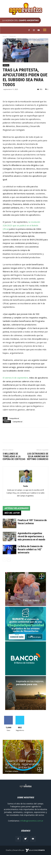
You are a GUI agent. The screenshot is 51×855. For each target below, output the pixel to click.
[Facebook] (18, 839)
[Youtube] (33, 839)
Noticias (12, 36)
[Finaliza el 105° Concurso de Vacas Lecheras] (9, 523)
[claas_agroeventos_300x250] (25, 709)
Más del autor (11, 513)
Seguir (20, 717)
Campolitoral (14, 418)
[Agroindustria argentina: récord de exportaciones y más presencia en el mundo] (9, 536)
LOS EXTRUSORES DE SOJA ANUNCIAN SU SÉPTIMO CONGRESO (37, 456)
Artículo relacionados (16, 508)
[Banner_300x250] (25, 605)
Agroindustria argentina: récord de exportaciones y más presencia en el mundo (31, 536)
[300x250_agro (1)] (23, 773)
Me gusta (8, 717)
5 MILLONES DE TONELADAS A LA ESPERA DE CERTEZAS (14, 456)
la (30, 222)
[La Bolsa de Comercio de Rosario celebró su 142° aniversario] (9, 549)
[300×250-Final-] (25, 674)
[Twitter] (25, 839)
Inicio (5, 36)
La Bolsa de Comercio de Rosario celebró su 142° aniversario (30, 549)
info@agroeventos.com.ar (31, 820)
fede (25, 486)
